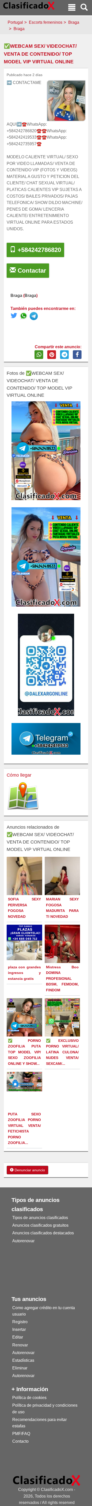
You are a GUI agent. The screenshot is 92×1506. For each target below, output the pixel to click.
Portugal (15, 22)
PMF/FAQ (21, 1433)
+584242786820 (38, 249)
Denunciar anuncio (29, 1170)
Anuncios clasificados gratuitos (40, 1225)
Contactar (31, 270)
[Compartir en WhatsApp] (38, 354)
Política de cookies (29, 1397)
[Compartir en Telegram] (64, 354)
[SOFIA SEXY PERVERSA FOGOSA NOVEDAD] (25, 888)
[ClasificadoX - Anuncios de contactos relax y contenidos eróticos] (46, 1480)
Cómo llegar (19, 775)
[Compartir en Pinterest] (51, 354)
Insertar (19, 1329)
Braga (73, 22)
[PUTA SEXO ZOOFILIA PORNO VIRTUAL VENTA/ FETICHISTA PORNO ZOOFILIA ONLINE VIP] (25, 1081)
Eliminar (19, 1368)
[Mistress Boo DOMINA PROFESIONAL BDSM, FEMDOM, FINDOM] (63, 948)
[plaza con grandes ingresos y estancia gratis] (25, 942)
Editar (17, 1337)
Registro (20, 1322)
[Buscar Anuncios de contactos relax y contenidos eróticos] (84, 8)
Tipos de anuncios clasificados (40, 1217)
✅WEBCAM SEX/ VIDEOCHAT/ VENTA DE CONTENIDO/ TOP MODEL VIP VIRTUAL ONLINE (40, 53)
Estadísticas (23, 1360)
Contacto (20, 1441)
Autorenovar (23, 1241)
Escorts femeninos (45, 22)
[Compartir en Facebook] (77, 354)
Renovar (20, 1345)
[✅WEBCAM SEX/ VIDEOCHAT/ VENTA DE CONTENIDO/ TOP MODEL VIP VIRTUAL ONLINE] (24, 317)
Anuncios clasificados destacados (43, 1233)
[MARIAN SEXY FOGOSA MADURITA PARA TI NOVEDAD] (63, 878)
